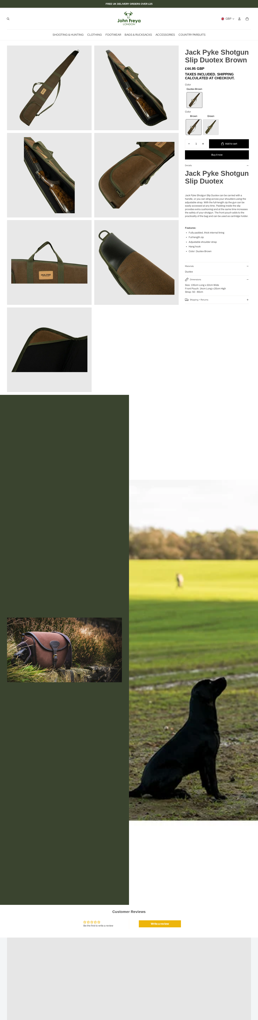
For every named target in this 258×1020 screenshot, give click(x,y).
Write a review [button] (160, 923)
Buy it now (217, 154)
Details (188, 165)
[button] (194, 100)
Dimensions (195, 279)
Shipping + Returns (199, 299)
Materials (189, 266)
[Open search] (8, 19)
